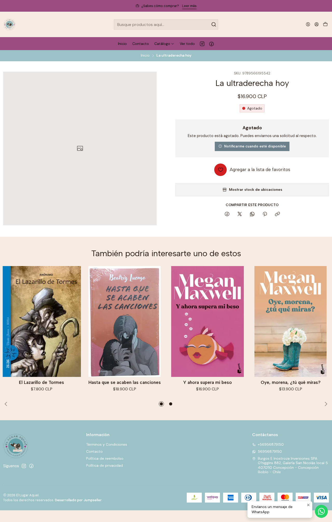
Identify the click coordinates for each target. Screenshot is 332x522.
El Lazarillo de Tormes (41, 382)
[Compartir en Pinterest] (264, 214)
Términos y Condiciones (106, 444)
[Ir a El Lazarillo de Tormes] (41, 321)
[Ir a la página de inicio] (9, 24)
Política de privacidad (104, 465)
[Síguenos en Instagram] (202, 43)
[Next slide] (325, 404)
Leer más (189, 6)
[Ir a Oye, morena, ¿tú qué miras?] (290, 321)
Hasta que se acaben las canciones (124, 382)
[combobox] (166, 24)
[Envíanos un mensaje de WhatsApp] (321, 511)
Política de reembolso (104, 458)
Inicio (145, 55)
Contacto (94, 451)
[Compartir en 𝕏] (239, 214)
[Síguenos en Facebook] (211, 43)
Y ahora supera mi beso (207, 382)
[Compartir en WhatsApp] (252, 214)
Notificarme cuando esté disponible (255, 146)
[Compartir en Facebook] (227, 214)
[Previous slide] (7, 404)
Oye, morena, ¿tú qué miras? (291, 382)
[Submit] (213, 24)
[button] (161, 404)
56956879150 (270, 451)
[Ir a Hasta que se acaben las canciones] (124, 321)
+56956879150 (271, 444)
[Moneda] (308, 24)
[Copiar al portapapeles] (277, 214)
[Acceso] (316, 24)
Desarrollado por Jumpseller (78, 500)
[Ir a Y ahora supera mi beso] (207, 321)
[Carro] (325, 24)
